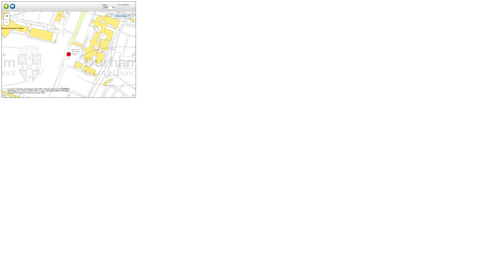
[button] (121, 15)
